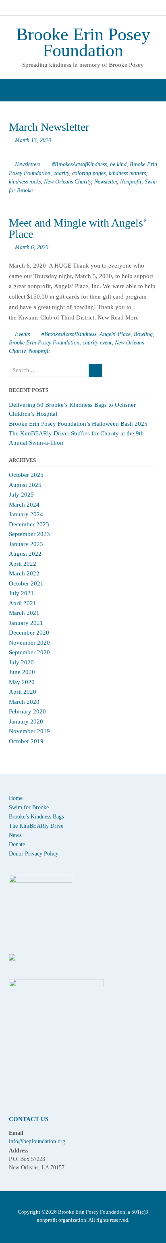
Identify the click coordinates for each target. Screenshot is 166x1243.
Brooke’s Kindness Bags (36, 817)
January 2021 (26, 623)
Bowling (143, 334)
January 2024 (26, 514)
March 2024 (24, 504)
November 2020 (29, 642)
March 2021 (24, 613)
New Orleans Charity (67, 181)
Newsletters (27, 164)
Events (22, 334)
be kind (118, 164)
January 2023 (26, 544)
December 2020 (29, 632)
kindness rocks (25, 181)
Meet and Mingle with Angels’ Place (77, 228)
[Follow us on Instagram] (100, 8)
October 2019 (26, 741)
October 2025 (26, 475)
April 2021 (22, 603)
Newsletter (105, 181)
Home (16, 798)
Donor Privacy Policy (33, 854)
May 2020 (22, 682)
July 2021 (21, 593)
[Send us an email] (53, 8)
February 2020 (27, 711)
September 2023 (29, 534)
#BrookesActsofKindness (79, 164)
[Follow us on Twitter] (84, 8)
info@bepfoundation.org (37, 1141)
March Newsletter (49, 127)
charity (61, 173)
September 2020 (29, 652)
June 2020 (22, 672)
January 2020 (26, 721)
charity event (97, 342)
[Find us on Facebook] (68, 8)
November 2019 (29, 731)
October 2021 (26, 583)
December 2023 (29, 524)
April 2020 (22, 691)
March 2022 (24, 573)
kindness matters (127, 173)
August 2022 (25, 553)
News (15, 835)
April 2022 (22, 564)
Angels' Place (115, 334)
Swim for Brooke (29, 807)
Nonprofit (130, 181)
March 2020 (24, 702)
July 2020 (21, 662)
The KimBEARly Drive (36, 826)
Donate (17, 844)
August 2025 (25, 485)
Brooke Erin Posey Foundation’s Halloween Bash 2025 (78, 424)
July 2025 (21, 494)
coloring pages (89, 173)
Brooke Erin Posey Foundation (83, 43)
